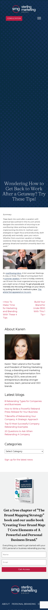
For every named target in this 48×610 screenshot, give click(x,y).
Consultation (14, 18)
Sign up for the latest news (19, 459)
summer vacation (11, 279)
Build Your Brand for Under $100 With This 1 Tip (39, 308)
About (6, 604)
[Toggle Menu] (39, 18)
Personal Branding (24, 604)
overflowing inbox (13, 273)
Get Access (24, 569)
